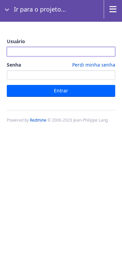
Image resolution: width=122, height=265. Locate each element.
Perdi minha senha (93, 64)
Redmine (38, 120)
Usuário (16, 41)
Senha (61, 64)
